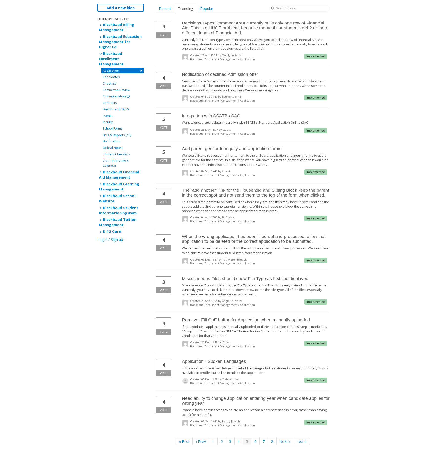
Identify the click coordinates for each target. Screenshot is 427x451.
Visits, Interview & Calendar (116, 163)
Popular (206, 8)
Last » (301, 441)
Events (108, 115)
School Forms (113, 128)
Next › (284, 441)
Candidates (111, 77)
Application (122, 70)
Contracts (110, 102)
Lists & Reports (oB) (117, 135)
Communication (115, 96)
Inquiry (108, 122)
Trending (185, 8)
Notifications (112, 141)
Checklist (109, 83)
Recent (165, 8)
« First (184, 441)
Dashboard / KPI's (116, 109)
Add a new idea (121, 7)
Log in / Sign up (110, 239)
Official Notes (113, 147)
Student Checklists (116, 154)
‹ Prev (201, 441)
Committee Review (116, 90)
